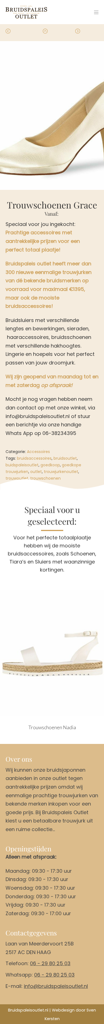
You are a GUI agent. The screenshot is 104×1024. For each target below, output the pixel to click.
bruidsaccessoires (34, 458)
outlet (36, 471)
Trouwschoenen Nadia (52, 727)
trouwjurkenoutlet (61, 471)
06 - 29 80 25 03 (50, 963)
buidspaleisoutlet (22, 465)
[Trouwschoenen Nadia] (52, 653)
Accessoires (38, 451)
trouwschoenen (45, 478)
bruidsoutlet (65, 458)
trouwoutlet (17, 478)
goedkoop (50, 465)
